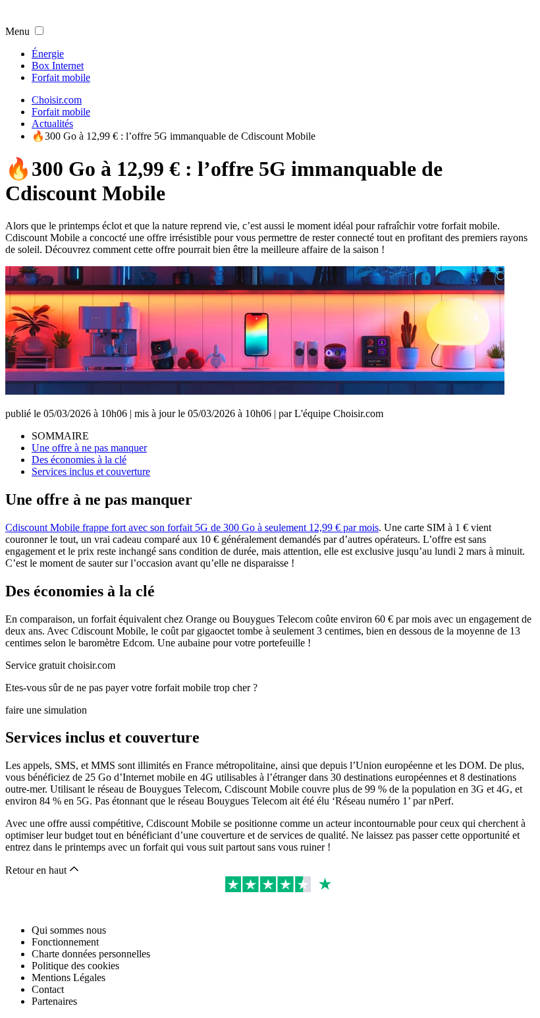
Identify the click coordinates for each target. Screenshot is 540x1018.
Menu (17, 31)
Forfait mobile (61, 77)
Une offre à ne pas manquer (89, 447)
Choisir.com (57, 99)
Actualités (52, 123)
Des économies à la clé (79, 459)
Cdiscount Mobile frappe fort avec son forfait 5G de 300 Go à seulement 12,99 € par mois (192, 527)
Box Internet (58, 65)
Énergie (48, 53)
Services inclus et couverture (91, 471)
